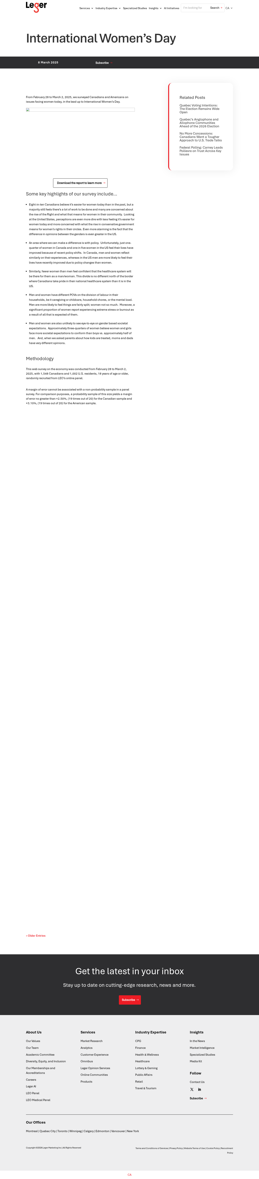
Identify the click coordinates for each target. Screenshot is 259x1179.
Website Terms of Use (194, 1148)
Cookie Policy (213, 1148)
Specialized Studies (135, 8)
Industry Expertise (106, 8)
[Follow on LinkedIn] (199, 1089)
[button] (229, 8)
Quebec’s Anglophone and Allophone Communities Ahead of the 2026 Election (199, 122)
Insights (153, 8)
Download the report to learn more (79, 183)
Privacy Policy (176, 1148)
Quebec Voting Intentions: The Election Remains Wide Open (199, 108)
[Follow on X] (192, 1089)
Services (84, 8)
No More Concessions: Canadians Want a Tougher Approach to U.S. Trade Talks (201, 136)
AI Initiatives (171, 8)
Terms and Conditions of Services (152, 1148)
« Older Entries (36, 936)
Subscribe (102, 63)
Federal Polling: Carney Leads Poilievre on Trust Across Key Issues (201, 150)
